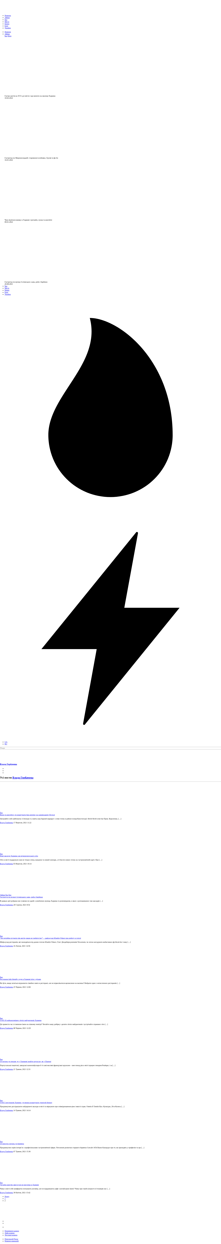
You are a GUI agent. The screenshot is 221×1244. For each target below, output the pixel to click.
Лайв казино (10, 1233)
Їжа (6, 20)
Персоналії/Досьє (11, 1239)
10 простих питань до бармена (12, 1144)
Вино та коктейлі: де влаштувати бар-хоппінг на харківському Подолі (27, 815)
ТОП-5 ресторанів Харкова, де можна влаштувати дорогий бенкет (26, 1103)
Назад (7, 1196)
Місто (7, 22)
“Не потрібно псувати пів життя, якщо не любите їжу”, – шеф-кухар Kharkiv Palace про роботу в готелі (40, 938)
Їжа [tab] (6, 36)
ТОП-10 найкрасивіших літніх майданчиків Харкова (20, 1020)
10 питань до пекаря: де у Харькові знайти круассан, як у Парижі (25, 1061)
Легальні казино (11, 1235)
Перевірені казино (12, 1231)
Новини (8, 16)
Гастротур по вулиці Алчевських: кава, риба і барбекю (21, 897)
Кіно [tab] (9, 36)
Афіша (7, 18)
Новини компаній (12, 1241)
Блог (6, 26)
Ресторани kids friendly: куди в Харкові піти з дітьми (20, 979)
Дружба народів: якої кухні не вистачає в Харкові (19, 1185)
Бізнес (7, 24)
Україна (8, 28)
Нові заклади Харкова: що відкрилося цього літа (19, 856)
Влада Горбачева (8, 764)
